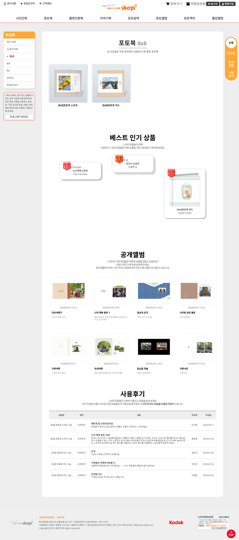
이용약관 (60, 517)
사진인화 (21, 18)
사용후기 (231, 74)
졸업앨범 (217, 18)
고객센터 (46, 3)
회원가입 (229, 3)
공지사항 (11, 3)
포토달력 (133, 18)
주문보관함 (198, 4)
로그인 (214, 3)
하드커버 (11, 42)
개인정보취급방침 (46, 517)
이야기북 (105, 18)
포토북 (48, 18)
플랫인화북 (76, 18)
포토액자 (189, 18)
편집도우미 (29, 3)
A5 (8, 70)
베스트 (231, 53)
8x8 (11, 56)
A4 (8, 63)
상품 (231, 42)
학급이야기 (12, 85)
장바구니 (176, 4)
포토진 (10, 77)
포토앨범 (161, 18)
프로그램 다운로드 (19, 116)
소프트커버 (12, 49)
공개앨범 (231, 64)
